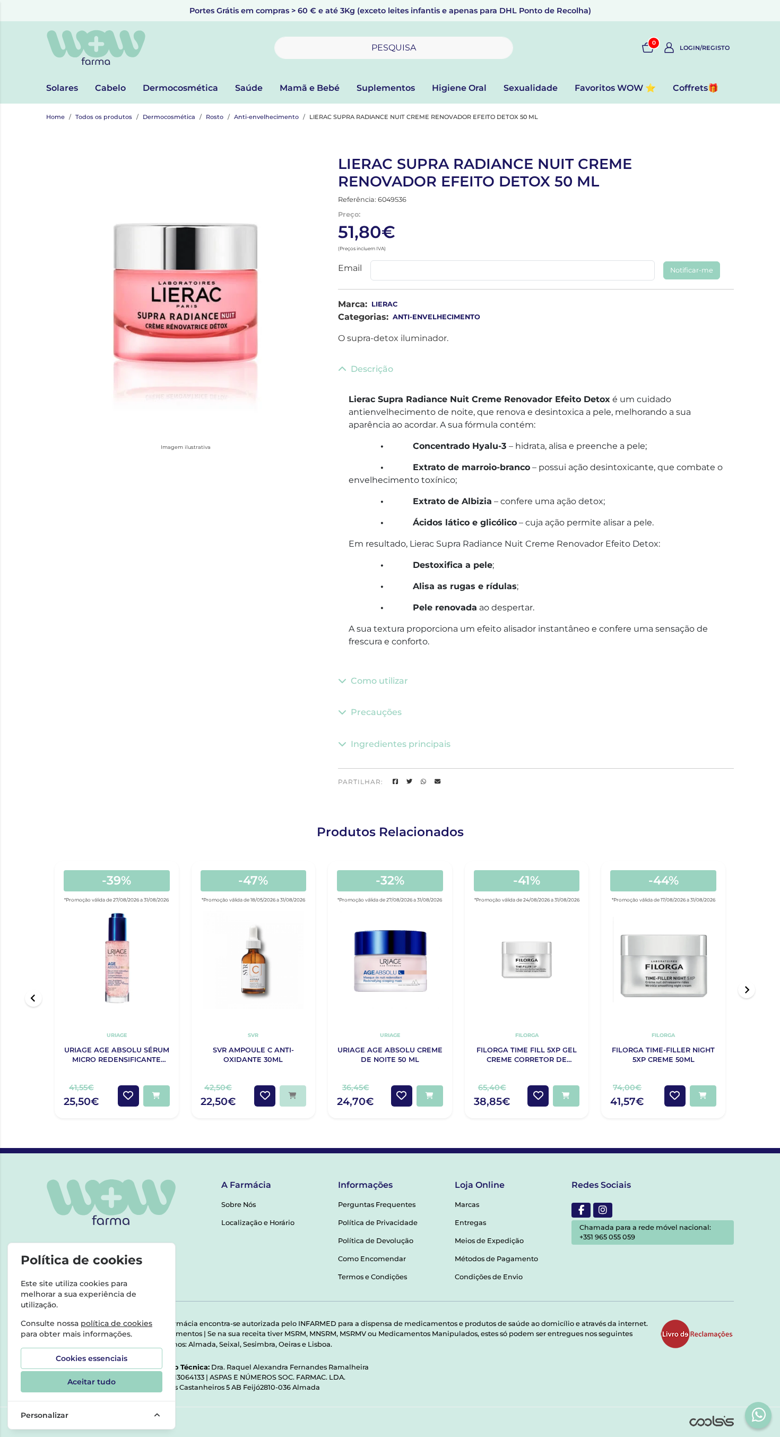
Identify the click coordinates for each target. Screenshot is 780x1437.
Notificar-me (691, 270)
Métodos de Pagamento (496, 1259)
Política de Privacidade (378, 1223)
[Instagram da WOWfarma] (602, 1210)
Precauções (376, 712)
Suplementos (386, 88)
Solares (62, 88)
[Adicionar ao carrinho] (156, 1096)
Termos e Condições (372, 1277)
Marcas (467, 1205)
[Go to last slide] (33, 998)
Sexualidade (531, 88)
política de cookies (116, 1323)
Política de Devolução (375, 1241)
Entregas (470, 1223)
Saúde (249, 88)
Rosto (214, 117)
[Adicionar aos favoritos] (128, 1096)
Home (55, 117)
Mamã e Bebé (310, 88)
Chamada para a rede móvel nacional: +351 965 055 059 (645, 1232)
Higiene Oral (459, 88)
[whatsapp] (759, 1415)
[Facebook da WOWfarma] (581, 1210)
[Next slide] (746, 989)
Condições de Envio (489, 1277)
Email (350, 268)
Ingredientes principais (400, 744)
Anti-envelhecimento (266, 117)
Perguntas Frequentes (376, 1205)
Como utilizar (379, 681)
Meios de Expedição (489, 1241)
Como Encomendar (372, 1259)
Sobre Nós (238, 1205)
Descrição (372, 369)
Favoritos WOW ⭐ (615, 88)
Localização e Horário (257, 1223)
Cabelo (110, 88)
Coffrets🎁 (695, 88)
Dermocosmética (180, 88)
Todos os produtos (103, 117)
